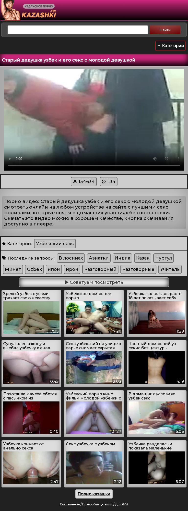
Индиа (122, 258)
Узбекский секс (55, 243)
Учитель (170, 269)
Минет (13, 269)
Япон (54, 269)
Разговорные (138, 269)
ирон (72, 269)
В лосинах (71, 258)
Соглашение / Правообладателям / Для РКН (94, 504)
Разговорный (100, 269)
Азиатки (99, 258)
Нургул (163, 258)
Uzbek (34, 269)
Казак (142, 258)
